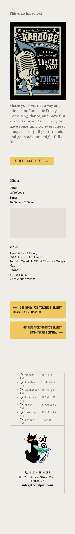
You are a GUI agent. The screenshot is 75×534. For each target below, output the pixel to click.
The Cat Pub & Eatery (23, 253)
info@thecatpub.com (37, 485)
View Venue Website (22, 279)
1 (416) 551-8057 (40, 472)
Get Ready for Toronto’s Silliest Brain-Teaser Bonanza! (37, 310)
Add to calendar (29, 161)
